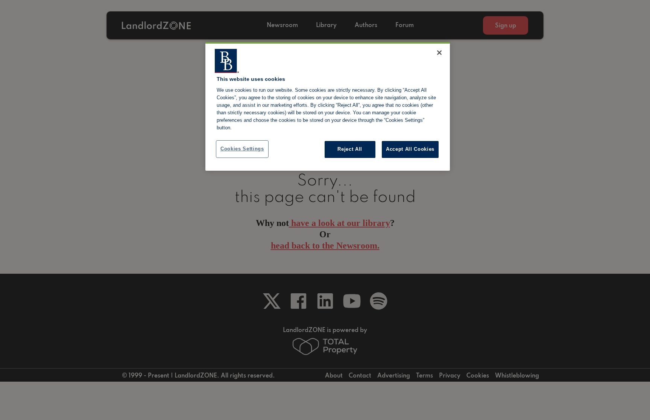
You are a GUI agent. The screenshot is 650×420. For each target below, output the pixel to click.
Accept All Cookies (410, 149)
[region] (327, 106)
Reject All (349, 149)
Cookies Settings (242, 149)
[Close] (439, 52)
